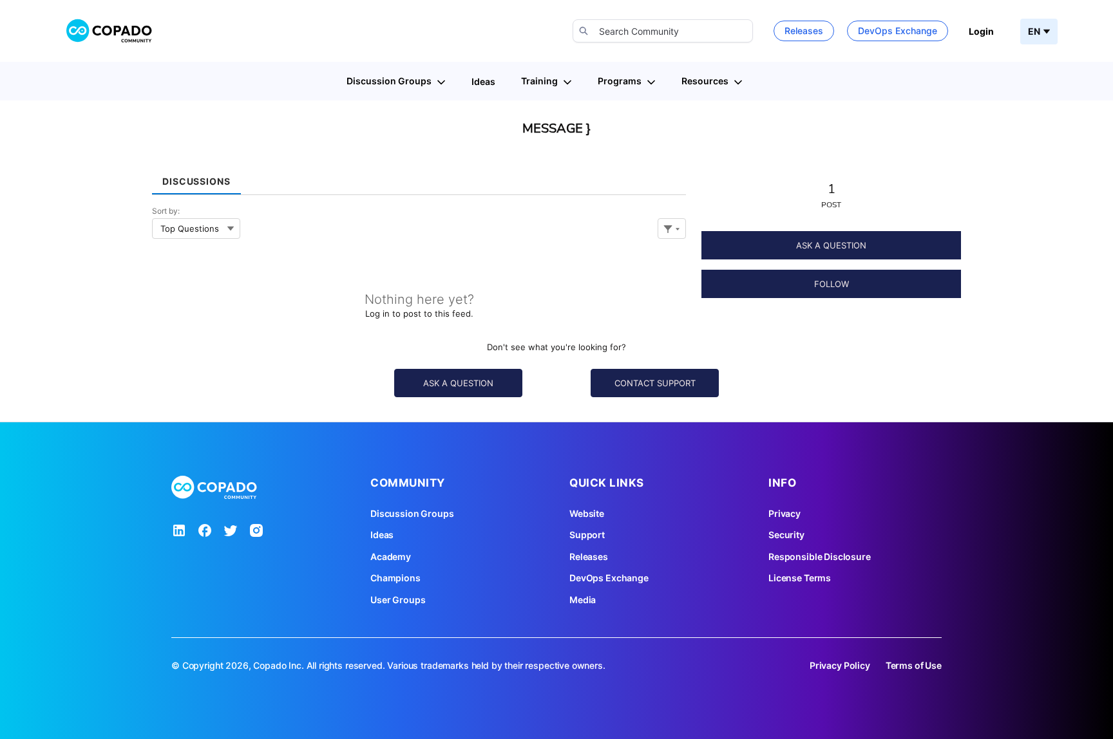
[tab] (196, 176)
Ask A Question (831, 245)
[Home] (109, 31)
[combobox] (663, 30)
